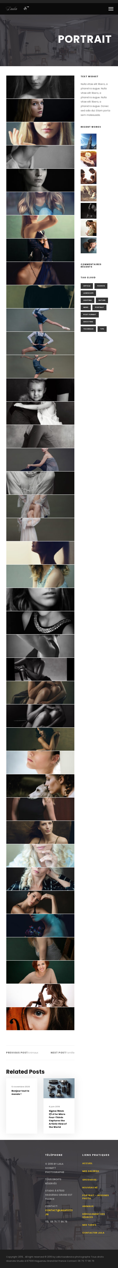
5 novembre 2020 (21, 1086)
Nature (101, 300)
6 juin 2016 (54, 1106)
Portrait (99, 307)
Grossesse (89, 1179)
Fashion (101, 286)
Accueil (87, 1163)
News (85, 307)
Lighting (87, 300)
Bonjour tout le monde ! (20, 1092)
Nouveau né (90, 1187)
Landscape (88, 293)
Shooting (88, 321)
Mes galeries (90, 1171)
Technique (88, 329)
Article (86, 286)
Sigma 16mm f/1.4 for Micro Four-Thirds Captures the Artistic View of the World (58, 1119)
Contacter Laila (93, 1232)
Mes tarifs (89, 1224)
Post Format (89, 314)
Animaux (88, 1206)
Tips (102, 329)
